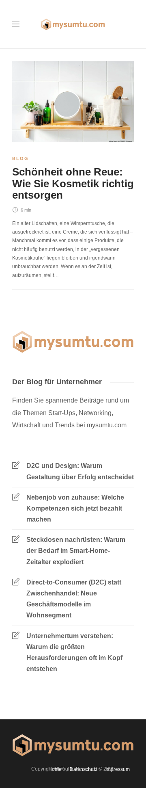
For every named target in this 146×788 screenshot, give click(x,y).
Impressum (117, 769)
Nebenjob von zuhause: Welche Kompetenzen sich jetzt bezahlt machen (75, 508)
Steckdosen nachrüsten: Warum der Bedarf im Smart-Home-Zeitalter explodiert (75, 550)
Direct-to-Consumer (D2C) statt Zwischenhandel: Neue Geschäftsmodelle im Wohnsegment (73, 599)
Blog (20, 158)
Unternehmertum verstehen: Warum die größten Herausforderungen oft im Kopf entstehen (74, 652)
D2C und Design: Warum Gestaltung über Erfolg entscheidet (80, 471)
